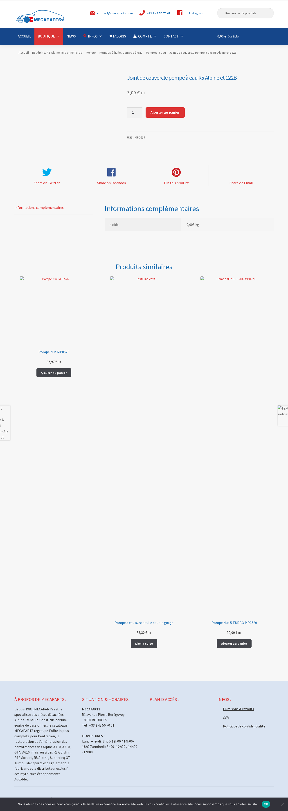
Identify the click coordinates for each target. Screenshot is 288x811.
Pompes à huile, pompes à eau (120, 53)
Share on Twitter (47, 183)
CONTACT (171, 36)
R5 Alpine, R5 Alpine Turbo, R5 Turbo (57, 53)
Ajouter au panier (165, 112)
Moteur (91, 53)
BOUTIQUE (46, 36)
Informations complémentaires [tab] (39, 207)
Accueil (24, 53)
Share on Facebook (111, 183)
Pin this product (176, 183)
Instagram (196, 13)
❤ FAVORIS (117, 36)
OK (266, 804)
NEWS (71, 36)
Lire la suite (144, 643)
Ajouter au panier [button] (54, 373)
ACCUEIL (24, 36)
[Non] (282, 804)
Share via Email (241, 183)
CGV (226, 717)
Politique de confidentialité (244, 726)
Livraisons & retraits (238, 709)
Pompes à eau (156, 53)
